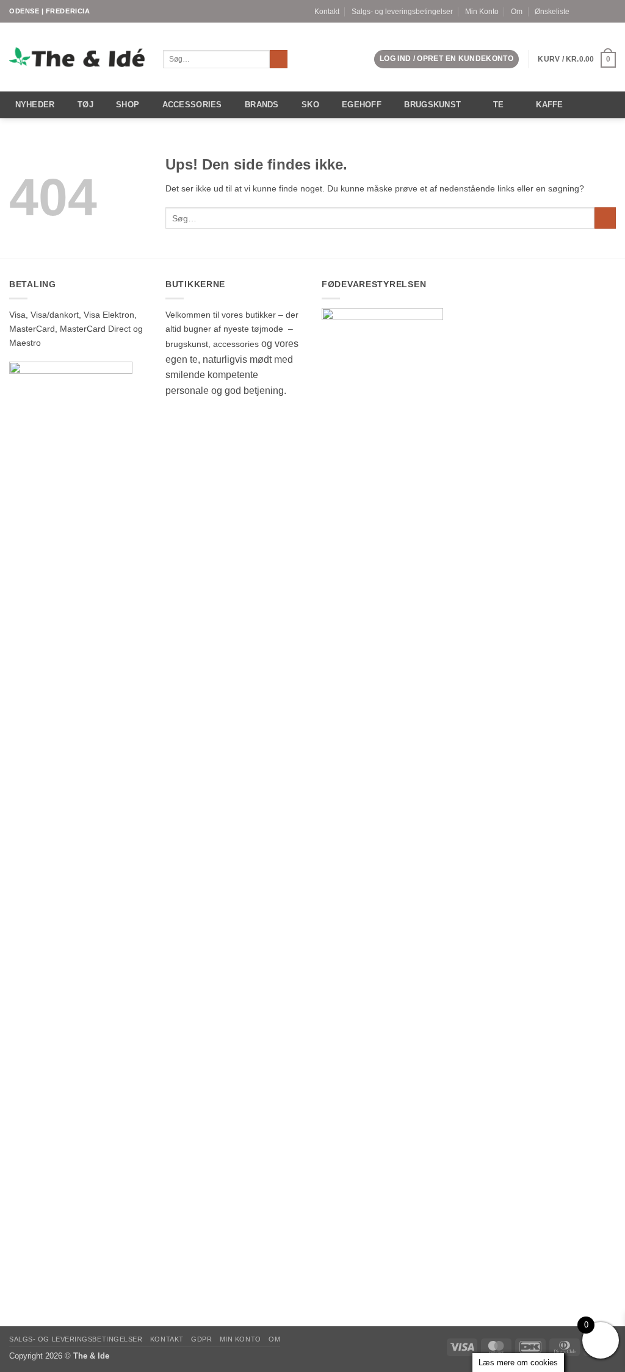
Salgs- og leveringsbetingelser (402, 11)
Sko (310, 104)
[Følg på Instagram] (600, 11)
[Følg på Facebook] (589, 11)
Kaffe (549, 104)
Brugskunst (432, 104)
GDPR (201, 1339)
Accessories (192, 104)
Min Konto (482, 11)
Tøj (85, 104)
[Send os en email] (610, 11)
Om (516, 11)
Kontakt (326, 11)
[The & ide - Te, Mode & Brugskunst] (77, 57)
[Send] (279, 59)
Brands (262, 104)
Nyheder (35, 104)
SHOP (127, 104)
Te (498, 104)
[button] (446, 59)
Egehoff (361, 104)
